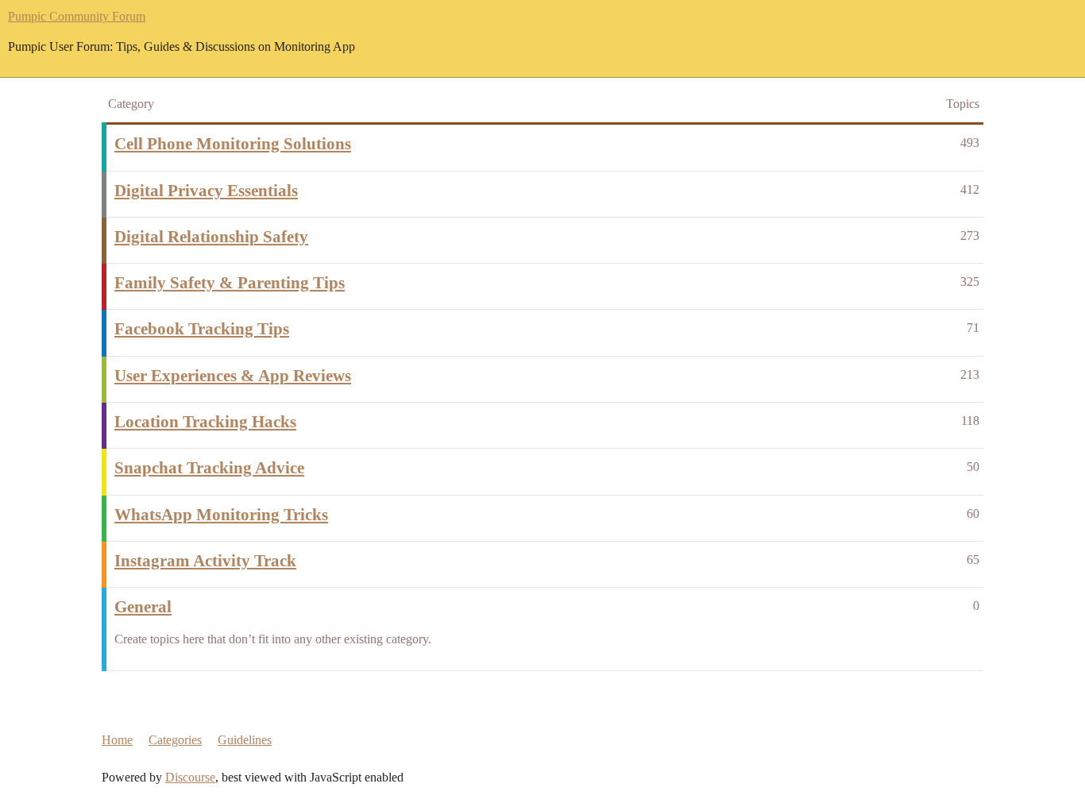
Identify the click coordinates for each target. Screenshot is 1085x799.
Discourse (190, 777)
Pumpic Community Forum (76, 16)
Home (117, 740)
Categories (175, 740)
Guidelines (245, 740)
